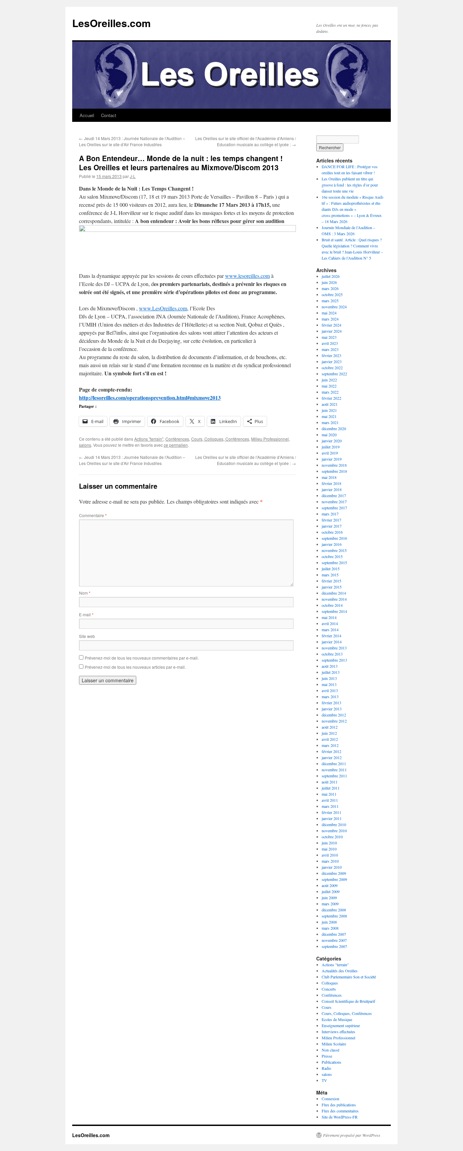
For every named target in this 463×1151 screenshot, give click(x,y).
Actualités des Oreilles (340, 970)
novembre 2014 (334, 599)
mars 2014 (330, 629)
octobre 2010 (332, 836)
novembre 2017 (334, 501)
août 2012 (330, 727)
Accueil (87, 115)
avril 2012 (330, 739)
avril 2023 (330, 343)
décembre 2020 (334, 428)
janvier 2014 (332, 641)
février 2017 (331, 520)
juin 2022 (329, 379)
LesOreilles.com (111, 23)
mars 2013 (330, 696)
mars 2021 (330, 422)
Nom (84, 593)
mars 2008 (330, 928)
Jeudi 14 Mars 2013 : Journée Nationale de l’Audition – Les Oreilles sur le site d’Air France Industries (132, 141)
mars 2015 (330, 574)
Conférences (177, 439)
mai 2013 (329, 684)
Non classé (330, 1050)
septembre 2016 (334, 538)
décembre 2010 (334, 824)
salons (85, 445)
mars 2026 (330, 288)
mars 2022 (330, 392)
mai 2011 (329, 794)
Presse (327, 1056)
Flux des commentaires (340, 1110)
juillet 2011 (331, 788)
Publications (331, 1062)
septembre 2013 (334, 660)
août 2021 (330, 404)
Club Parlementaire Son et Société (349, 976)
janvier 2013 (332, 708)
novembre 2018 (334, 465)
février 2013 (331, 702)
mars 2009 (330, 903)
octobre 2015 (332, 556)
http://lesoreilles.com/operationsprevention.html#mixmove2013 (150, 397)
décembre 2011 (334, 763)
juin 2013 (329, 678)
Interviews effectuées (338, 1031)
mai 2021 (329, 416)
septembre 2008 (334, 915)
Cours (326, 1007)
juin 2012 (329, 733)
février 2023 (331, 355)
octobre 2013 (332, 654)
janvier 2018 (332, 489)
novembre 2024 (334, 306)
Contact (108, 115)
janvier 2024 (332, 331)
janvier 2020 (332, 440)
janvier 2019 (332, 459)
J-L (133, 176)
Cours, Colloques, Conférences (220, 439)
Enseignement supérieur (341, 1025)
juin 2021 (329, 410)
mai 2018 (329, 477)
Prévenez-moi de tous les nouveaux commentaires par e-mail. (142, 658)
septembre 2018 (334, 471)
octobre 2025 (332, 294)
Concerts (329, 989)
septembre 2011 (334, 775)
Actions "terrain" (148, 439)
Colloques (330, 983)
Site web (87, 636)
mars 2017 (330, 513)
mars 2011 (330, 806)
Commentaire (93, 515)
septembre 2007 (334, 946)
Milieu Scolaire (334, 1043)
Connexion (330, 1098)
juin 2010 (329, 842)
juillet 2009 (331, 891)
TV (324, 1080)
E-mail (86, 614)
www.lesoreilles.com (247, 275)
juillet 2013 (331, 672)
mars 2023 (330, 349)
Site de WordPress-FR (340, 1117)
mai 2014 (329, 617)
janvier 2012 (332, 757)
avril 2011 (330, 800)
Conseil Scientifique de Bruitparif (348, 1001)
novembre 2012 (334, 721)
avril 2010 (330, 855)
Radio (326, 1068)
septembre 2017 (334, 507)
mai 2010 (329, 848)
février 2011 (331, 812)
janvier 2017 (332, 526)
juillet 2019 (331, 446)
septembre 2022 (334, 373)
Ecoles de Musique (337, 1019)
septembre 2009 (334, 879)
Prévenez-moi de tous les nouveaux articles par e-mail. (135, 667)
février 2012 (331, 751)
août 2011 (330, 781)
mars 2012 (330, 745)
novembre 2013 (334, 647)
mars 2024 (330, 319)
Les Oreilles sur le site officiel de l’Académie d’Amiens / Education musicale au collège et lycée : (245, 141)
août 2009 (330, 885)
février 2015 (331, 580)
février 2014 (331, 635)
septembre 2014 (334, 611)
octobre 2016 (332, 532)
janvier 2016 (332, 544)
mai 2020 (329, 434)
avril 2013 (330, 690)
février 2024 (331, 325)
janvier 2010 (332, 867)
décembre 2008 (334, 909)
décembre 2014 (334, 593)
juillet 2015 (331, 568)
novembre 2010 (334, 830)
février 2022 (331, 398)
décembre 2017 (334, 495)
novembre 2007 (334, 940)
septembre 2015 (334, 562)
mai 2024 (329, 312)
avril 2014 (330, 623)
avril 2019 (330, 453)
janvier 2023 (332, 361)
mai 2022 (329, 386)
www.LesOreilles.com (163, 308)
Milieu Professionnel (270, 439)
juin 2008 (329, 922)
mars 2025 (330, 300)
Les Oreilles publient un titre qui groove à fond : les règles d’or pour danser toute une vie (350, 185)
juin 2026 (329, 282)
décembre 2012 (334, 714)
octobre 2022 (332, 367)
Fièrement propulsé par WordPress (351, 1135)
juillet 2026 (331, 276)
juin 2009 (329, 897)
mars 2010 (330, 861)
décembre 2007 (334, 934)
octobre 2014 (332, 605)
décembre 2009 (334, 873)
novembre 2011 (334, 769)
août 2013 (330, 666)
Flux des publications (339, 1104)
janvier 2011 (332, 818)
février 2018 (331, 483)
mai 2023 (329, 337)
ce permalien (176, 445)
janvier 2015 (332, 587)
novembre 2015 (334, 550)
